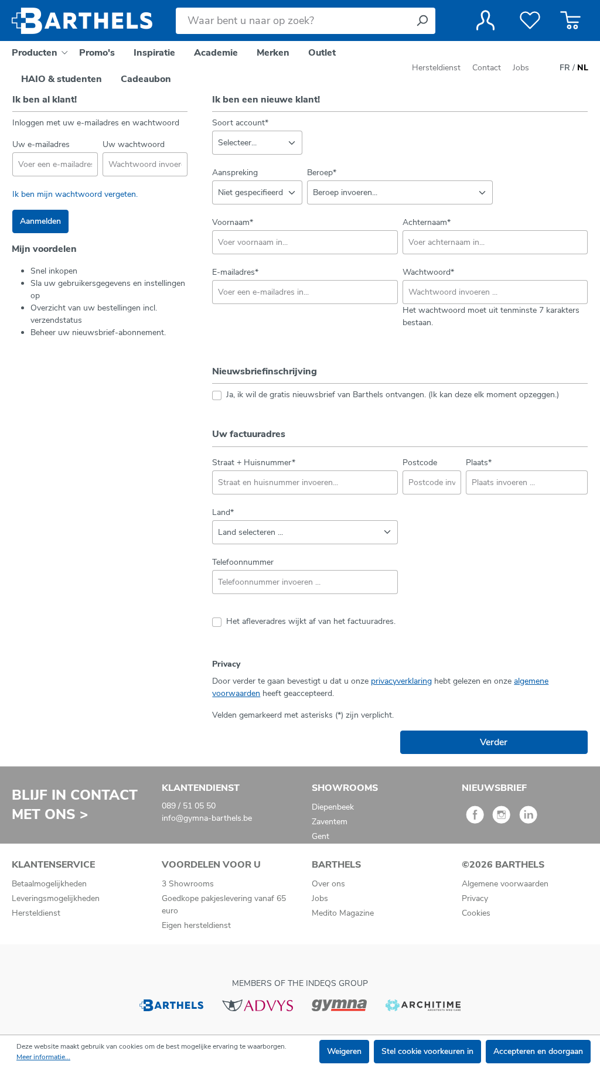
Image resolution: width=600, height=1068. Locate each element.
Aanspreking (235, 172)
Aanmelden (40, 221)
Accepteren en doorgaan (538, 1051)
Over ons (328, 883)
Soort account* (240, 122)
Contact (486, 67)
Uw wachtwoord (134, 144)
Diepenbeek (333, 807)
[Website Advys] (257, 1005)
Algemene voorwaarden (505, 883)
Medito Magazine (343, 913)
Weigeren (344, 1051)
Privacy (475, 898)
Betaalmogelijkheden (49, 883)
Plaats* (479, 462)
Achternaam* (427, 222)
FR (565, 67)
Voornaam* (232, 222)
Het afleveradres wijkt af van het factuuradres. (311, 621)
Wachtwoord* (428, 272)
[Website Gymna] (339, 1005)
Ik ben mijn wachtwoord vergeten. (75, 194)
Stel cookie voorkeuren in (427, 1051)
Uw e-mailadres (41, 144)
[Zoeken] (421, 21)
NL (582, 67)
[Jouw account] (485, 20)
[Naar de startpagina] (82, 21)
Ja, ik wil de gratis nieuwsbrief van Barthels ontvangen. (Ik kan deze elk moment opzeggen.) (392, 394)
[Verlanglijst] (530, 20)
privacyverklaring (401, 681)
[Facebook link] (474, 818)
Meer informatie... (43, 1057)
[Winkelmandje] (570, 20)
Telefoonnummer (243, 562)
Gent (320, 836)
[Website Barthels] (171, 1005)
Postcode (420, 462)
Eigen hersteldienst (196, 925)
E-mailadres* (235, 272)
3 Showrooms (188, 883)
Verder (493, 742)
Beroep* (321, 172)
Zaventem (329, 821)
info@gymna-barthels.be (207, 818)
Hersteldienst (436, 67)
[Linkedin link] (528, 818)
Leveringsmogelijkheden (56, 898)
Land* (223, 512)
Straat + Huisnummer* (253, 462)
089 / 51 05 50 (189, 805)
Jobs (521, 67)
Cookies (476, 913)
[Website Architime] (423, 1005)
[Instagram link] (501, 818)
